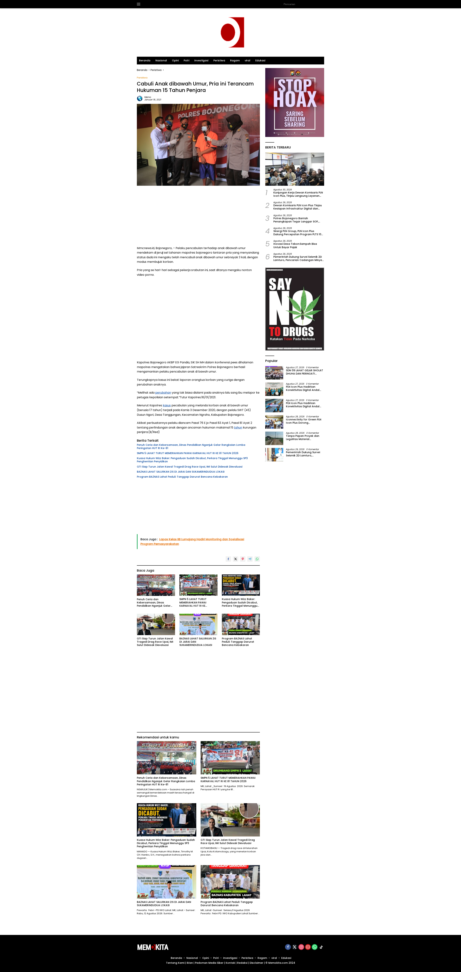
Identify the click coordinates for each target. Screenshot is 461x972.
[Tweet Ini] (235, 559)
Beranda (144, 60)
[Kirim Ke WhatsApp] (257, 559)
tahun (238, 427)
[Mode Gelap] (322, 4)
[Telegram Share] (250, 559)
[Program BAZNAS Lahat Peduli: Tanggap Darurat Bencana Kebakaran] (241, 624)
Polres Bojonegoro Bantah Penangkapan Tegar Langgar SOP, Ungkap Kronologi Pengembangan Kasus (296, 219)
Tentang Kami (175, 963)
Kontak (230, 963)
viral (247, 60)
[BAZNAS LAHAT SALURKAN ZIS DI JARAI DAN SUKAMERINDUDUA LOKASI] (198, 624)
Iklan (190, 963)
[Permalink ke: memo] (140, 98)
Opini (175, 60)
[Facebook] (288, 947)
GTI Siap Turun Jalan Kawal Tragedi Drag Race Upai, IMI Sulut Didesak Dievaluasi (189, 466)
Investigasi (201, 60)
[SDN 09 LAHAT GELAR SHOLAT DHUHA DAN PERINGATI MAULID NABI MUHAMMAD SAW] (274, 373)
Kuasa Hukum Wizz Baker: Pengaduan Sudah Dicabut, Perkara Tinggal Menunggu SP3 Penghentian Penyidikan (192, 460)
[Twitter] (294, 947)
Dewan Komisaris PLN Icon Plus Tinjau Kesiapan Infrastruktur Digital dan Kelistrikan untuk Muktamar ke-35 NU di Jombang (297, 207)
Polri (186, 60)
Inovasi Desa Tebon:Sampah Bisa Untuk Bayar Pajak (295, 245)
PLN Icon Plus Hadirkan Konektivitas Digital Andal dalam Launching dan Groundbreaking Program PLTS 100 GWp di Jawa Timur (304, 404)
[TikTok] (321, 947)
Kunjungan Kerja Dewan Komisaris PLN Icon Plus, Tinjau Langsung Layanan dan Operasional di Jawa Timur (298, 194)
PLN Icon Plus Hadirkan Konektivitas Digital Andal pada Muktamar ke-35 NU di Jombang (304, 388)
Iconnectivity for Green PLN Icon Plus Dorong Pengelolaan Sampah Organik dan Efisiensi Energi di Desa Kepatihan (304, 421)
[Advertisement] (198, 217)
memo (147, 97)
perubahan (163, 393)
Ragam (235, 60)
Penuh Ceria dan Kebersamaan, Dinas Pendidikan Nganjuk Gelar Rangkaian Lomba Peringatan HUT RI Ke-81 (191, 446)
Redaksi (242, 963)
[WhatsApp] (314, 947)
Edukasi (260, 60)
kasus (167, 405)
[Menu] (139, 4)
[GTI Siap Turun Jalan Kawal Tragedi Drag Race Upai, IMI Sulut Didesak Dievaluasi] (156, 624)
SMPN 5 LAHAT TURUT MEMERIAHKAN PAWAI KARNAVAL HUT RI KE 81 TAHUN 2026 (187, 453)
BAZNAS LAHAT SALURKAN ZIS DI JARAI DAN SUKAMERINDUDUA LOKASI (181, 471)
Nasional (161, 60)
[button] (315, 4)
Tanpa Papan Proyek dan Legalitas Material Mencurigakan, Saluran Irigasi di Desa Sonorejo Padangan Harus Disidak (302, 437)
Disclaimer (256, 963)
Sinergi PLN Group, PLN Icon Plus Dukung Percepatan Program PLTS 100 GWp (298, 232)
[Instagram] (301, 947)
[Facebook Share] (228, 559)
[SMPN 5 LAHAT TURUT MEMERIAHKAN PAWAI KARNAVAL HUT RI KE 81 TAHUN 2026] (198, 585)
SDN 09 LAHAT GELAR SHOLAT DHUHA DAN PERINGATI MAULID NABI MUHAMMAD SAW (304, 372)
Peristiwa (219, 60)
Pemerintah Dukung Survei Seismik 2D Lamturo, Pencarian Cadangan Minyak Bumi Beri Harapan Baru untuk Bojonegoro (298, 258)
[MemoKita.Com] (230, 32)
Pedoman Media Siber (209, 963)
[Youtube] (308, 947)
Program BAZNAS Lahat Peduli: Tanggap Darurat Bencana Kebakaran (182, 476)
